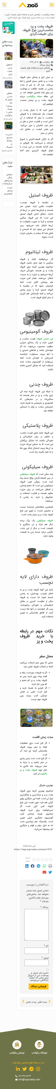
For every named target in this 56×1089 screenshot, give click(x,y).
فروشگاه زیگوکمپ (39, 1052)
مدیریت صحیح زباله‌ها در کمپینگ (8, 141)
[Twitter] (24, 1069)
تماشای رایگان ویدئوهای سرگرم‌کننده (8, 179)
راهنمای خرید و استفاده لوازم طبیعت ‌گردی (23, 14)
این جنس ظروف (45, 339)
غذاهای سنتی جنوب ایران (9, 69)
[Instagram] (38, 1069)
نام (46, 946)
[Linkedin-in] (18, 1069)
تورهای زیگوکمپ (16, 1052)
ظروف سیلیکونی (27, 474)
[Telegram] (31, 1069)
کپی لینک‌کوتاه (29, 846)
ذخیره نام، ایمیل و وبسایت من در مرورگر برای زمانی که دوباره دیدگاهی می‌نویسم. (38, 976)
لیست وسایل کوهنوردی (8, 190)
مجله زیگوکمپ (48, 14)
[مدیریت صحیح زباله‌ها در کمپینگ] (8, 129)
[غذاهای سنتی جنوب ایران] (8, 59)
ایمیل (45, 958)
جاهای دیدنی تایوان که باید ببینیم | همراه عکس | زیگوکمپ (8, 104)
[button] (52, 5)
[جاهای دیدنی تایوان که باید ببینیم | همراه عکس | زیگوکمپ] (8, 88)
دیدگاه (44, 907)
